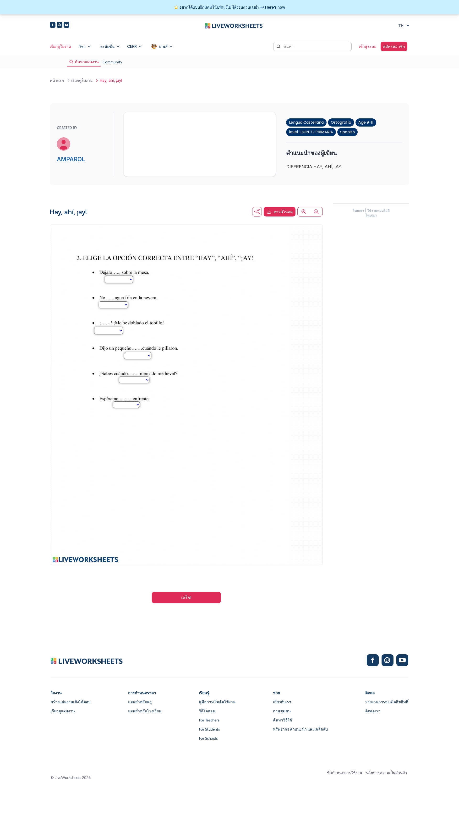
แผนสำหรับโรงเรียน (144, 711)
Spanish (347, 132)
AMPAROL (71, 159)
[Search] (279, 46)
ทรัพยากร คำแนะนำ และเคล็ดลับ (300, 729)
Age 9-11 (365, 122)
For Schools (208, 738)
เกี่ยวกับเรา (282, 701)
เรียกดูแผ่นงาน (63, 711)
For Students (209, 729)
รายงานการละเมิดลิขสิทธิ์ (386, 701)
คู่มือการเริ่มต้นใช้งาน (217, 701)
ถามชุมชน (282, 711)
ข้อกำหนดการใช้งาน (344, 772)
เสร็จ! (186, 597)
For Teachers (209, 720)
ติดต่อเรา (372, 711)
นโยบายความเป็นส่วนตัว (386, 772)
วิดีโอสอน (207, 711)
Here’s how (275, 7)
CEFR (132, 46)
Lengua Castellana (306, 122)
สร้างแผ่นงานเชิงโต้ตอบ (71, 701)
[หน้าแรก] (233, 25)
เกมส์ (163, 46)
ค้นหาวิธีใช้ (282, 720)
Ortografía (341, 122)
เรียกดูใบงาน (60, 46)
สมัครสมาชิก (394, 46)
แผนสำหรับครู (140, 701)
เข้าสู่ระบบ (367, 46)
